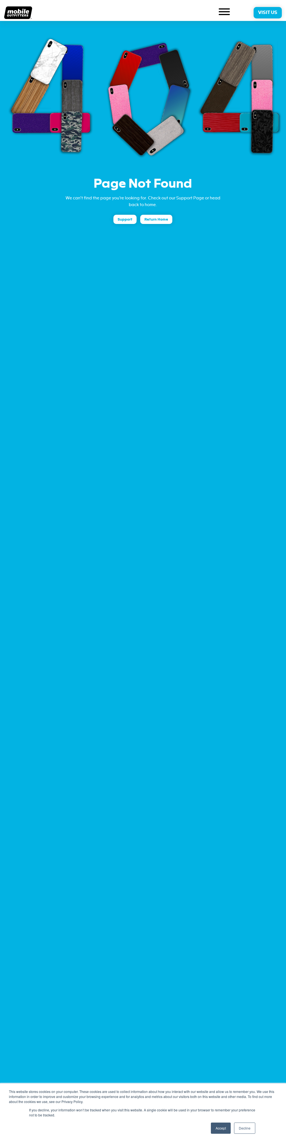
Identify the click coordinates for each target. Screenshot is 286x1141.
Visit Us (267, 12)
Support (125, 219)
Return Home (156, 219)
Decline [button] (245, 1128)
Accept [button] (221, 1128)
